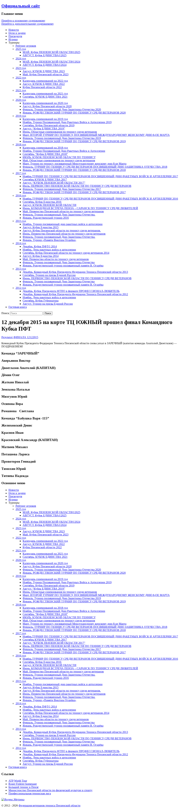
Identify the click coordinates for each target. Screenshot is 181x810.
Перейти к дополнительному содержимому (27, 23)
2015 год (21, 220)
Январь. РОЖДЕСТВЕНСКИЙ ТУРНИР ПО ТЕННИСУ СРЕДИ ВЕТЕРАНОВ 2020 (74, 112)
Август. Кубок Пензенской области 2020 (47, 106)
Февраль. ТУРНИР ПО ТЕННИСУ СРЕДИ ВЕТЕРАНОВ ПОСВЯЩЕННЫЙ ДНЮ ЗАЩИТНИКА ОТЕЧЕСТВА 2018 (95, 166)
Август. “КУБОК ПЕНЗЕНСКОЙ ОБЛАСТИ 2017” (54, 182)
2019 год (21, 115)
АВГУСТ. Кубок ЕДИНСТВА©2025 (44, 55)
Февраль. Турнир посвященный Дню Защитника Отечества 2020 (62, 109)
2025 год (21, 48)
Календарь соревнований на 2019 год (45, 119)
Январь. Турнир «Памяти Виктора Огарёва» (49, 240)
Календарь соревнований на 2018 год (45, 147)
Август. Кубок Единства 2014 (41, 255)
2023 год (21, 68)
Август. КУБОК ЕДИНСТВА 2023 (44, 71)
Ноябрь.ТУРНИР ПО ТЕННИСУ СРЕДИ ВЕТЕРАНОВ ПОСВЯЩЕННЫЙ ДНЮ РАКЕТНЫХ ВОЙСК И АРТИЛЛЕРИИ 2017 (100, 176)
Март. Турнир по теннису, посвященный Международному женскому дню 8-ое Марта (74, 163)
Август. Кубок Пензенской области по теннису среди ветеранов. (62, 230)
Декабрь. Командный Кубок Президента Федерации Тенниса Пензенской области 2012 (75, 294)
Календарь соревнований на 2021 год (45, 93)
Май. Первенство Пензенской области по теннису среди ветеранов (63, 211)
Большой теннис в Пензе (23, 787)
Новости (13, 29)
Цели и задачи (17, 33)
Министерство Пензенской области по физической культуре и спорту (50, 790)
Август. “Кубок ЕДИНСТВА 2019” (44, 128)
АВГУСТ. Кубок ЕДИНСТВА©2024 (44, 64)
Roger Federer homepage (22, 783)
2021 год (21, 90)
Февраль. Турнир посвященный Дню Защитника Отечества (59, 262)
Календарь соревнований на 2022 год (45, 80)
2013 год (21, 268)
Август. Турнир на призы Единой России (48, 303)
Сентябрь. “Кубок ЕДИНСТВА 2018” (45, 154)
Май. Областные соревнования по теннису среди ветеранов (59, 160)
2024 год (21, 58)
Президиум (15, 36)
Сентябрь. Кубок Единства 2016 (42, 201)
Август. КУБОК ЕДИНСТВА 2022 (44, 83)
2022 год (21, 77)
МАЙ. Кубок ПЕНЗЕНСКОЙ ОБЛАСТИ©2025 (51, 52)
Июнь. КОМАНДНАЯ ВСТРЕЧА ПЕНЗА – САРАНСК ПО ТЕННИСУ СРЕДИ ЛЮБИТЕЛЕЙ (80, 208)
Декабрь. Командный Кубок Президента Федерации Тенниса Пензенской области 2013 (75, 271)
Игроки (13, 39)
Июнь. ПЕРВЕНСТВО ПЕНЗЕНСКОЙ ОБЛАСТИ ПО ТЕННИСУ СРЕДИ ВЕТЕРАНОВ (77, 278)
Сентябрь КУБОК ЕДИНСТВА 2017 (45, 179)
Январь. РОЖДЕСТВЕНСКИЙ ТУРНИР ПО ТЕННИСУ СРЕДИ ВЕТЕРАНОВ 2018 (74, 169)
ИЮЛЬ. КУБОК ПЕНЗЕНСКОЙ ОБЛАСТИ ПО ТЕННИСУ (59, 157)
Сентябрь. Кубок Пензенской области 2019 (48, 125)
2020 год (21, 99)
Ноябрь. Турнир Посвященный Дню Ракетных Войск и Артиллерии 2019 (67, 122)
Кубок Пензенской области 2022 (42, 87)
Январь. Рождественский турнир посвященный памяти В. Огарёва (63, 265)
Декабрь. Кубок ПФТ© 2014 (40, 246)
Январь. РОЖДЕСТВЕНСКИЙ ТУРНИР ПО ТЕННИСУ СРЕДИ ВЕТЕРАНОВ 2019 (74, 141)
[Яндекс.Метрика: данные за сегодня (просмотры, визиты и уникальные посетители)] (12, 799)
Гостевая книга (17, 306)
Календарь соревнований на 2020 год (45, 103)
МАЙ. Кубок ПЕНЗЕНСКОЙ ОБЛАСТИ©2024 (51, 61)
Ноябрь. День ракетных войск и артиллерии (49, 249)
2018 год (21, 144)
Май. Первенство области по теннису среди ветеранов (56, 259)
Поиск (5, 313)
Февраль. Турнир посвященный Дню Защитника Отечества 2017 (62, 189)
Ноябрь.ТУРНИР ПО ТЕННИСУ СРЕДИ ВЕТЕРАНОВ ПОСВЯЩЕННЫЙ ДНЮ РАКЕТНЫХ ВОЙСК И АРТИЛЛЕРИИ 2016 (100, 198)
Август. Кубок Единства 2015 (41, 227)
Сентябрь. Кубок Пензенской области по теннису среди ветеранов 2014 (66, 252)
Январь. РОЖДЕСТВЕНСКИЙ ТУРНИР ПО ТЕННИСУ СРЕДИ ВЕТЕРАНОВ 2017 (74, 192)
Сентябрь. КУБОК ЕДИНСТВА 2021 (45, 96)
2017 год (21, 173)
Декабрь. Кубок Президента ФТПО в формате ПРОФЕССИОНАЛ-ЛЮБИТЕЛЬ (71, 291)
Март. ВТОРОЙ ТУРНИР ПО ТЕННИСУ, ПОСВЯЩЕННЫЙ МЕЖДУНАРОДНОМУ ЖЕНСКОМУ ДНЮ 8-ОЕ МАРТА (96, 134)
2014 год (21, 243)
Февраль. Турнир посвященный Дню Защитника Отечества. (59, 214)
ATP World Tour (17, 780)
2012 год (21, 287)
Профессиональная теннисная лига (29, 793)
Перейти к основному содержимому (23, 20)
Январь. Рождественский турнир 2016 (46, 217)
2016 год (21, 195)
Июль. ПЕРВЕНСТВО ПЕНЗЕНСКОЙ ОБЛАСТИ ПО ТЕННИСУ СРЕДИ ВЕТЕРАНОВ (77, 185)
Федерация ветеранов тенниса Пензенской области (49, 805)
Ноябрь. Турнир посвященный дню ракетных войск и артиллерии (63, 224)
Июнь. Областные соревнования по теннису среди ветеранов (60, 131)
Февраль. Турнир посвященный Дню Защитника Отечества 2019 (62, 138)
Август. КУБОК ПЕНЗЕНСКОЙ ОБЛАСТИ (49, 205)
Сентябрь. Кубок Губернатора (41, 300)
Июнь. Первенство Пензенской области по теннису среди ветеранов (64, 233)
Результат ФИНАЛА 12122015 (19, 337)
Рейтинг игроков (26, 45)
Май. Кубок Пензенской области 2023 (45, 74)
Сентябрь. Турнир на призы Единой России (49, 275)
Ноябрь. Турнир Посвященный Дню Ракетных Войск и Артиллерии (64, 150)
